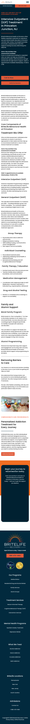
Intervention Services (15, 613)
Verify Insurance (7, 5)
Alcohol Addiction (15, 649)
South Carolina (15, 693)
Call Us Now (8, 78)
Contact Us (15, 705)
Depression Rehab (15, 632)
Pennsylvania (15, 680)
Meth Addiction (15, 661)
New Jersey (15, 688)
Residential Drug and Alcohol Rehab (15, 583)
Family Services (15, 587)
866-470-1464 (22, 5)
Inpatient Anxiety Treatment (15, 628)
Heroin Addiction (15, 653)
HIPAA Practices (19, 719)
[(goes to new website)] (10, 565)
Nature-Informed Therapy (15, 604)
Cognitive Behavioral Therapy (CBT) (15, 608)
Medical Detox (15, 579)
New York (15, 684)
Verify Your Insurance (15, 83)
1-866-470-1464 (15, 709)
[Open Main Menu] (27, 2)
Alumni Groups (15, 592)
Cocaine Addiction (15, 657)
